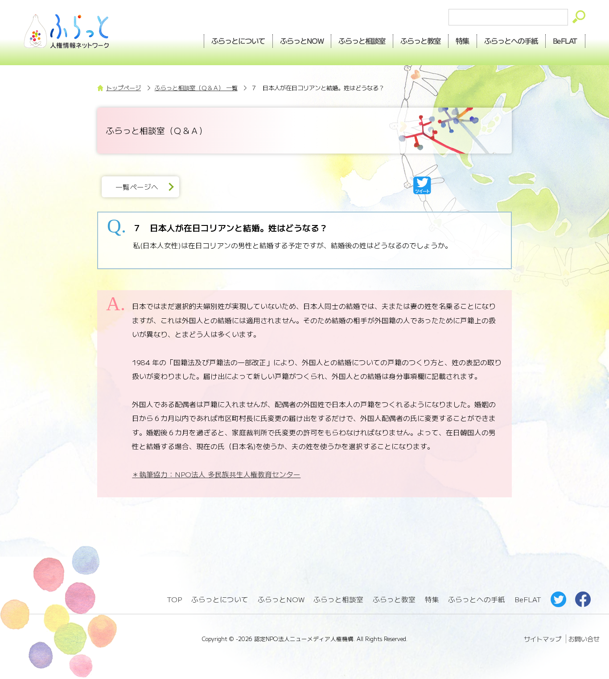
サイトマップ (542, 638)
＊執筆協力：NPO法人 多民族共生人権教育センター (216, 474)
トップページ (123, 87)
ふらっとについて (238, 40)
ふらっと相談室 (338, 599)
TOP (174, 599)
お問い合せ (584, 638)
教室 (421, 40)
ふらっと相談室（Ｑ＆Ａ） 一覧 (196, 87)
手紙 (511, 40)
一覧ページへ (136, 187)
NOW (302, 40)
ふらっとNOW (281, 599)
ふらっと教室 (394, 599)
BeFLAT (565, 40)
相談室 (362, 40)
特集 (462, 40)
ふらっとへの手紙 (476, 599)
